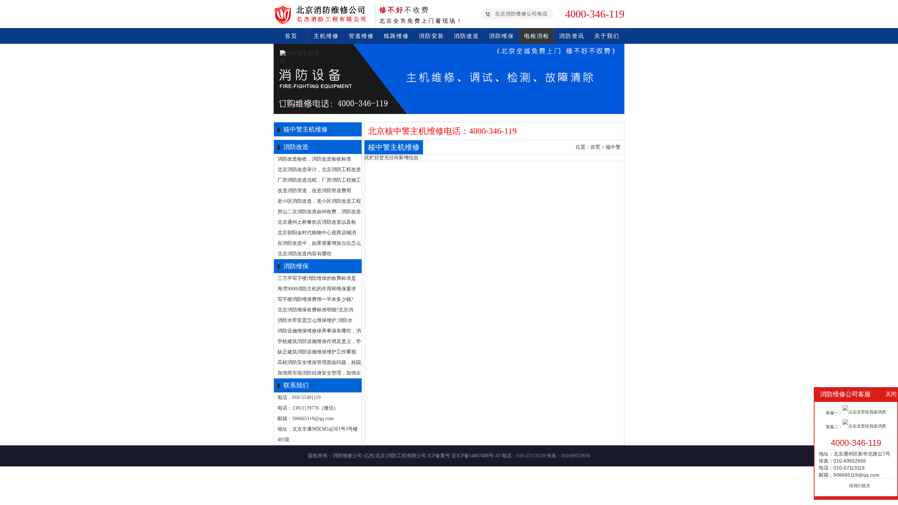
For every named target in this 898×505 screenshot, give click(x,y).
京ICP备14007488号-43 (475, 455)
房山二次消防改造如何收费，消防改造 (319, 211)
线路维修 (396, 36)
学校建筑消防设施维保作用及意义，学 (319, 341)
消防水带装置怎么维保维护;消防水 (315, 320)
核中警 (613, 147)
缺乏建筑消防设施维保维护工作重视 (316, 352)
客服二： (834, 426)
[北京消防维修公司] (323, 23)
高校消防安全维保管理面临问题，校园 (319, 362)
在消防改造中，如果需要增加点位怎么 (319, 243)
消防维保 (501, 36)
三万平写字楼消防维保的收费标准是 (316, 278)
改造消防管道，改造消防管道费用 (314, 190)
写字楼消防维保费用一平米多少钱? (315, 299)
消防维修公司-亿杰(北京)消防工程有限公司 (379, 455)
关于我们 (606, 36)
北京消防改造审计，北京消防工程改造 (319, 169)
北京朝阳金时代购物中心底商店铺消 (316, 232)
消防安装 (431, 36)
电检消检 (536, 36)
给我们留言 (859, 485)
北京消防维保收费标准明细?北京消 (315, 309)
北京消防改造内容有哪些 (304, 253)
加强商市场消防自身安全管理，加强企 (319, 373)
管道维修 (361, 36)
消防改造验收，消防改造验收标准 (314, 159)
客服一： (834, 412)
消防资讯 (571, 36)
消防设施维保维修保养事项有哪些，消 (319, 331)
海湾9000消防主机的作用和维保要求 (316, 288)
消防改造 (466, 36)
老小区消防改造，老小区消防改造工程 (319, 201)
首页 (291, 36)
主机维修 (326, 36)
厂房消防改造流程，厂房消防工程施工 (319, 180)
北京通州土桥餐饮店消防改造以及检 (316, 222)
